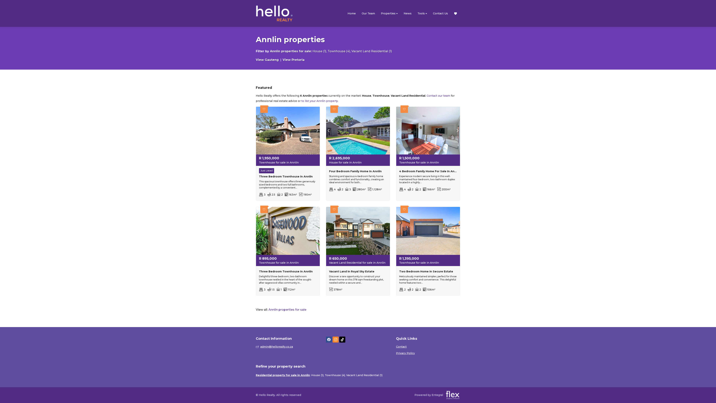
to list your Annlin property (319, 101)
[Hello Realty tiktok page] (342, 339)
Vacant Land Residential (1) (371, 51)
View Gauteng (267, 60)
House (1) (319, 51)
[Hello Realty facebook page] (329, 339)
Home (352, 13)
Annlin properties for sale (290, 51)
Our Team (368, 13)
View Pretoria (293, 60)
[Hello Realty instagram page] (336, 339)
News (408, 13)
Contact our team (438, 95)
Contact (401, 346)
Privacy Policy (405, 353)
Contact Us (440, 13)
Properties (388, 13)
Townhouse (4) (339, 51)
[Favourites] (455, 13)
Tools (421, 13)
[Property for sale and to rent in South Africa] (274, 13)
